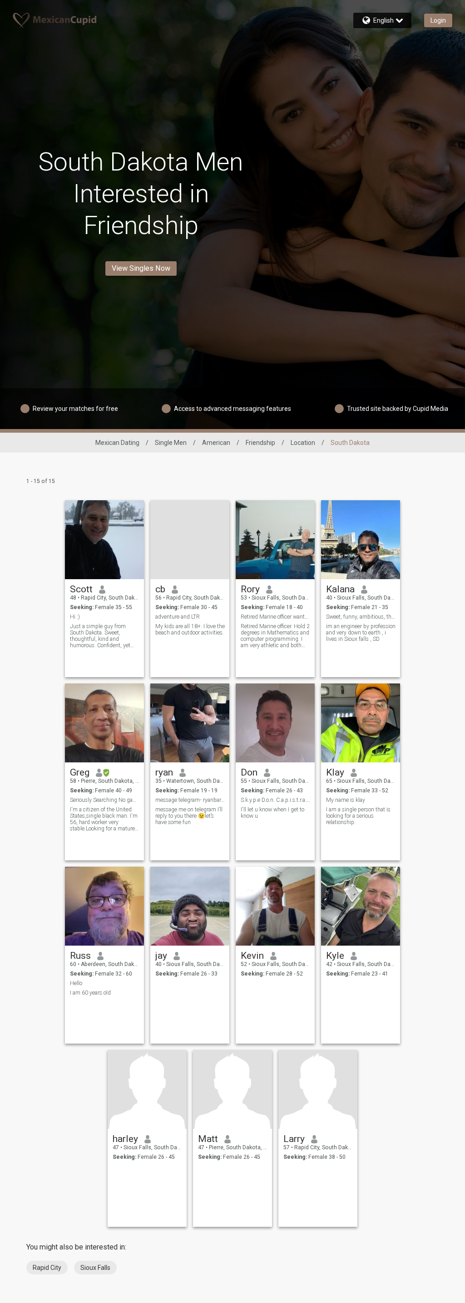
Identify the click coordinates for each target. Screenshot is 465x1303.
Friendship (260, 442)
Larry (294, 1138)
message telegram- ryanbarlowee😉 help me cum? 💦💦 (190, 800)
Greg (79, 772)
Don (249, 772)
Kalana (340, 589)
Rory (250, 589)
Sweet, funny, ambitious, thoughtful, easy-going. (361, 617)
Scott (81, 589)
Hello (76, 983)
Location (303, 442)
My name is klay (345, 800)
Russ (80, 955)
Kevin (252, 955)
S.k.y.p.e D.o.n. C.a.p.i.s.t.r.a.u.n (275, 800)
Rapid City (47, 1267)
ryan (164, 772)
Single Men (171, 442)
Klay (335, 772)
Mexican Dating (117, 442)
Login (438, 20)
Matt (208, 1138)
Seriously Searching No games (104, 800)
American (216, 442)
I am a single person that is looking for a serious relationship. (358, 815)
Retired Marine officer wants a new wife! (275, 617)
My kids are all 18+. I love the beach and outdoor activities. (190, 629)
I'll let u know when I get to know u (272, 812)
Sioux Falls (95, 1267)
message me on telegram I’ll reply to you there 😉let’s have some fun (189, 815)
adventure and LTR (177, 617)
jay (161, 955)
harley (125, 1138)
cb (160, 589)
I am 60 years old (90, 993)
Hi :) (75, 617)
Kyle (335, 955)
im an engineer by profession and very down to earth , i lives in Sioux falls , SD (361, 632)
